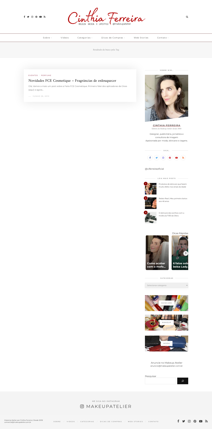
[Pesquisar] (182, 381)
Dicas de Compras (112, 37)
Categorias (84, 37)
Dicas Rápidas (180, 233)
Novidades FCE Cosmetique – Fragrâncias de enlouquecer (72, 81)
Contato (162, 37)
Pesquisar (150, 376)
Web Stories (141, 37)
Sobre (46, 37)
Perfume (46, 75)
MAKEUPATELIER (109, 406)
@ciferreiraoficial (154, 168)
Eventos (33, 75)
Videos (65, 37)
